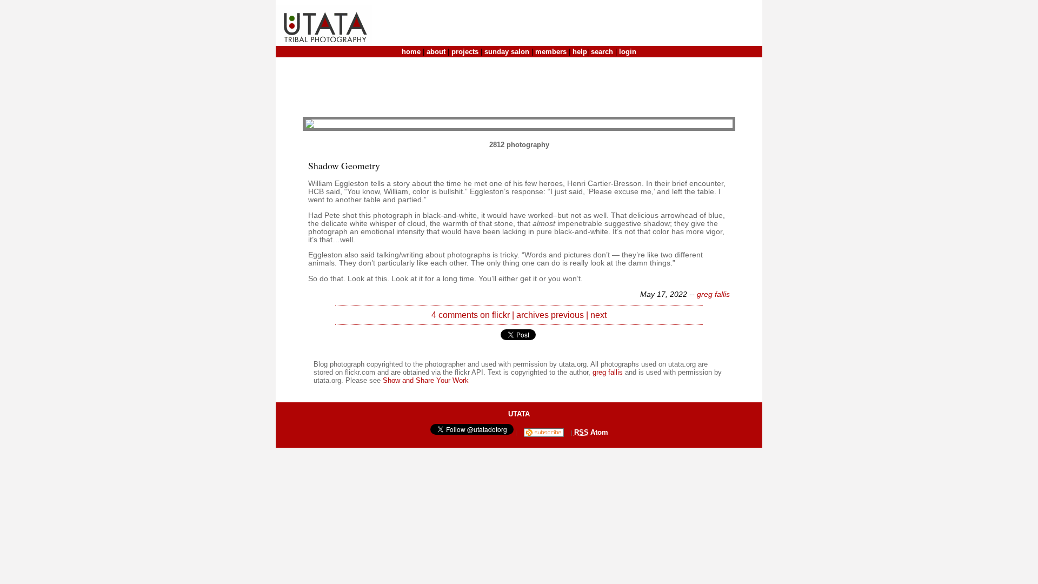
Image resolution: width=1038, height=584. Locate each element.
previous (567, 315)
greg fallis (713, 294)
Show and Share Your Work (426, 380)
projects (464, 52)
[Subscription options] (543, 432)
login (627, 52)
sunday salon (506, 52)
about (436, 52)
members (551, 52)
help (580, 52)
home (411, 52)
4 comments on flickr (470, 315)
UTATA (519, 414)
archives (532, 315)
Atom (599, 432)
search (602, 52)
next (598, 315)
